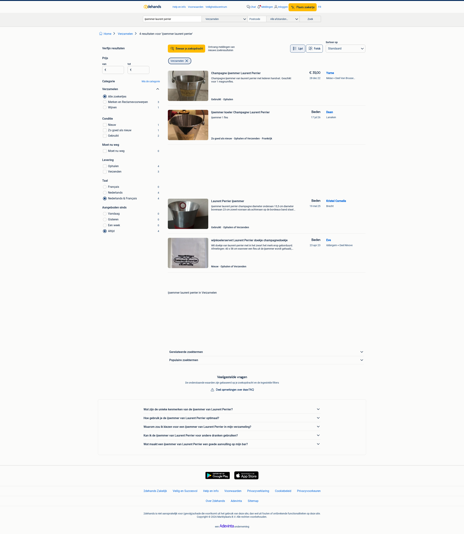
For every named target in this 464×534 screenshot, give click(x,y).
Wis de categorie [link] (151, 81)
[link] (156, 7)
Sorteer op (332, 42)
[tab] (297, 49)
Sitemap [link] (253, 501)
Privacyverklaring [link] (258, 491)
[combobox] (172, 19)
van (104, 64)
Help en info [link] (179, 6)
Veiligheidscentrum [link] (216, 6)
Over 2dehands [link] (215, 501)
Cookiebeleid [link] (283, 491)
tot (129, 64)
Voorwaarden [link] (195, 6)
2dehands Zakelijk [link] (155, 491)
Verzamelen (177, 60)
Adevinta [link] (236, 501)
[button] (265, 7)
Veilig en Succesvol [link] (185, 491)
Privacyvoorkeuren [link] (309, 491)
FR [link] (319, 6)
